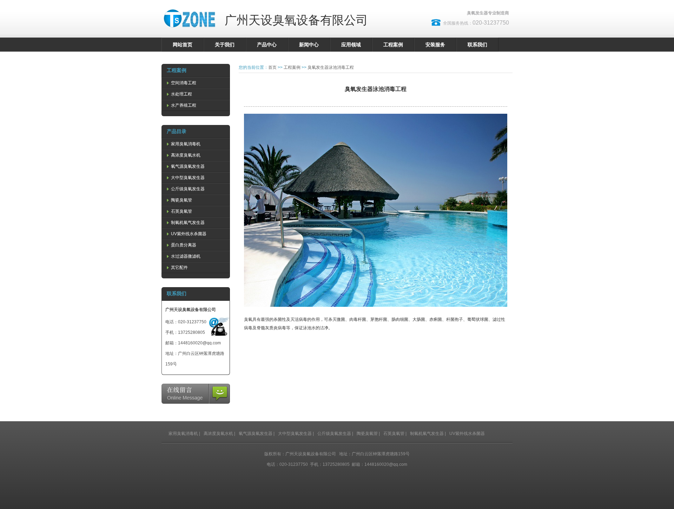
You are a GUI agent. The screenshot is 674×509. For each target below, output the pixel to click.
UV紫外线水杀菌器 (188, 233)
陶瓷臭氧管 (181, 200)
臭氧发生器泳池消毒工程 (331, 67)
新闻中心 (309, 44)
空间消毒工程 (183, 82)
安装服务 (435, 44)
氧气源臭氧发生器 (187, 166)
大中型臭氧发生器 (187, 177)
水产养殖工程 (183, 105)
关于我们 (224, 44)
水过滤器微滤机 (185, 256)
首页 (272, 67)
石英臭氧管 (181, 211)
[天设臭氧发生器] (189, 31)
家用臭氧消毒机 (185, 143)
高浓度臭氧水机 (185, 155)
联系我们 (477, 44)
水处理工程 (181, 94)
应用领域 (351, 44)
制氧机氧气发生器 (187, 222)
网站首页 (182, 44)
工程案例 (393, 44)
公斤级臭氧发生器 (187, 188)
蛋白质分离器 (183, 245)
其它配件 (179, 267)
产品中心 (267, 44)
